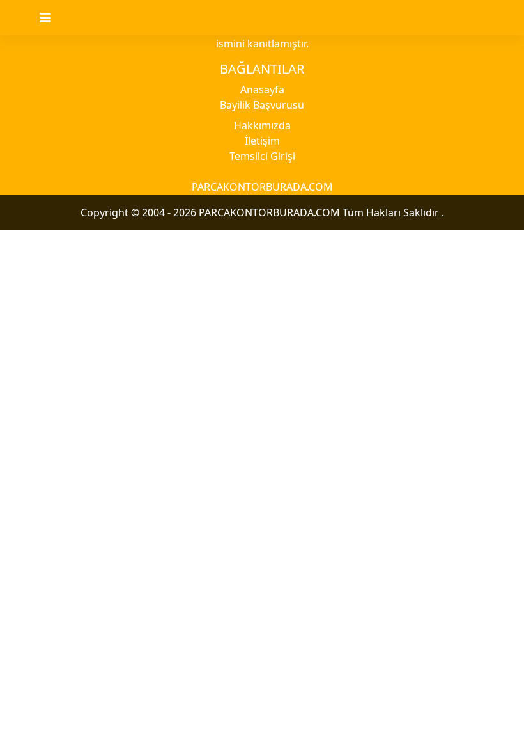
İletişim (262, 141)
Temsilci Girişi (262, 156)
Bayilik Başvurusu (262, 105)
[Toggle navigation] (53, 18)
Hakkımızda (262, 125)
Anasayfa (262, 90)
